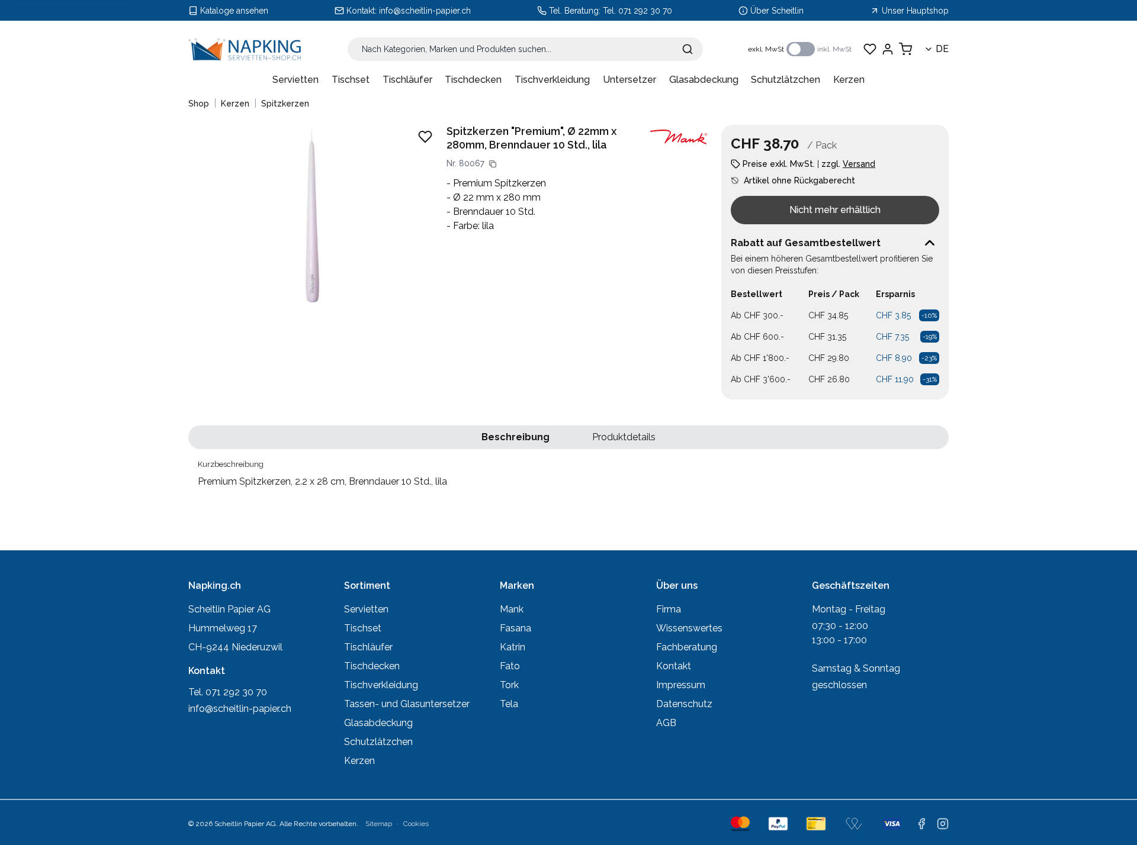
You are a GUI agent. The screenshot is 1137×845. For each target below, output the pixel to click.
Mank (511, 609)
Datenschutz (684, 703)
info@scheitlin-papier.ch (425, 11)
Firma (668, 609)
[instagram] (943, 824)
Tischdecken (473, 79)
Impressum (680, 685)
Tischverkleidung (552, 79)
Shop (198, 103)
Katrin (512, 647)
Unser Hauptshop (915, 10)
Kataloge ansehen (234, 10)
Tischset (351, 79)
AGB (666, 722)
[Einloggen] (887, 49)
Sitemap (378, 824)
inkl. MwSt (834, 49)
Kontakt (673, 666)
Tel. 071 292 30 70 (637, 11)
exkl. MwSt (766, 49)
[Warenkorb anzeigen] (905, 49)
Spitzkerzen (285, 103)
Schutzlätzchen (785, 79)
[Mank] (678, 137)
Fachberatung (686, 647)
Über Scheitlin (777, 11)
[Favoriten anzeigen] (869, 49)
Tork (509, 685)
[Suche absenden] (687, 49)
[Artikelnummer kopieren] (492, 164)
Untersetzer (629, 79)
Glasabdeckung (703, 79)
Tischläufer (407, 79)
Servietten (295, 79)
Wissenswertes (689, 628)
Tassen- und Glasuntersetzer (407, 703)
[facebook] (921, 824)
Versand (859, 164)
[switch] (800, 49)
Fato (510, 666)
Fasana (515, 628)
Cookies (416, 824)
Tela (509, 703)
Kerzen (849, 79)
